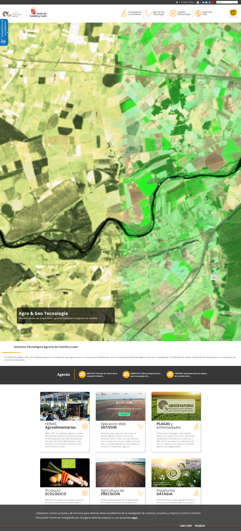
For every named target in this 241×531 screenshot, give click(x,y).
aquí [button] (134, 517)
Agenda (63, 374)
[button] (7, 182)
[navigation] (187, 2)
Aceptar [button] (200, 525)
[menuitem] (131, 14)
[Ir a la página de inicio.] (13, 12)
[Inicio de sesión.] (177, 2)
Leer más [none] (186, 525)
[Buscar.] (237, 2)
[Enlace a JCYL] (38, 12)
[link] (120, 182)
